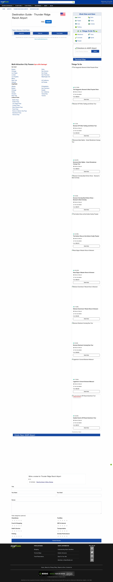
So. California (45, 92)
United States (26, 30)
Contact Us (69, 567)
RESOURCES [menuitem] (38, 5)
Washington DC (46, 77)
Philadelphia (45, 86)
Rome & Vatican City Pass (19, 111)
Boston (13, 69)
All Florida (44, 82)
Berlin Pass (15, 100)
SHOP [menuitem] (45, 5)
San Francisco (45, 75)
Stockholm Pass (16, 113)
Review (13, 500)
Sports (92, 37)
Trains (92, 20)
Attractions (80, 34)
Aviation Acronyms (62, 553)
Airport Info (21, 33)
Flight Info (40, 33)
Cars (78, 24)
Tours (91, 34)
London (14, 75)
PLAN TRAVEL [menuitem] (28, 5)
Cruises (92, 24)
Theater (79, 41)
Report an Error (61, 567)
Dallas (13, 92)
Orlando (14, 82)
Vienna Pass (15, 114)
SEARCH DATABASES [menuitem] (7, 5)
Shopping (36, 549)
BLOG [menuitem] (51, 5)
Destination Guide (34, 9)
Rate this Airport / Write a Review (44, 482)
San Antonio (45, 71)
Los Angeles (15, 77)
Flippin (14, 30)
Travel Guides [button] (60, 33)
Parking (79, 27)
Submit (95, 51)
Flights (79, 20)
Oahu (43, 69)
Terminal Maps (37, 553)
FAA (42, 21)
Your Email (59, 492)
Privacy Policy (53, 567)
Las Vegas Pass (16, 103)
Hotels (79, 17)
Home (3, 9)
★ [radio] (12, 520)
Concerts (79, 37)
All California (45, 80)
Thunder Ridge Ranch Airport (21, 9)
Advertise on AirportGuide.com (65, 560)
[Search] (73, 2)
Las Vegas (14, 73)
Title (13, 486)
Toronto (44, 95)
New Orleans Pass (17, 107)
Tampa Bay (45, 94)
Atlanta (13, 86)
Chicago (14, 71)
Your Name (14, 492)
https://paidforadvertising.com (41, 39)
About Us (47, 567)
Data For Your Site (62, 556)
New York (14, 80)
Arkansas (19, 30)
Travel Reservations (39, 556)
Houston (14, 94)
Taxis (91, 17)
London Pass (16, 105)
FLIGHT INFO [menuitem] (18, 5)
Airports (9, 9)
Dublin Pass (15, 102)
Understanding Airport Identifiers (65, 549)
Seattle (43, 90)
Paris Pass (15, 109)
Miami (13, 78)
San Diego (44, 73)
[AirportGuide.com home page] (4, 2)
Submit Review (56, 540)
